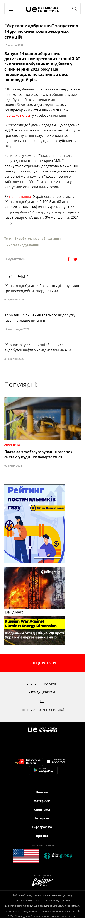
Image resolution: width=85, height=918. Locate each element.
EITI (42, 701)
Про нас (42, 836)
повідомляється (17, 115)
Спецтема (42, 809)
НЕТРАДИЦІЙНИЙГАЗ (42, 692)
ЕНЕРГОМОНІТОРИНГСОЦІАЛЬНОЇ (42, 710)
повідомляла (20, 196)
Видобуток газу (26, 238)
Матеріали (42, 801)
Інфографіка (42, 827)
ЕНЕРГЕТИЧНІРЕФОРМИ (42, 684)
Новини (42, 792)
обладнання (51, 238)
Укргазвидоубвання (23, 245)
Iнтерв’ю (42, 818)
